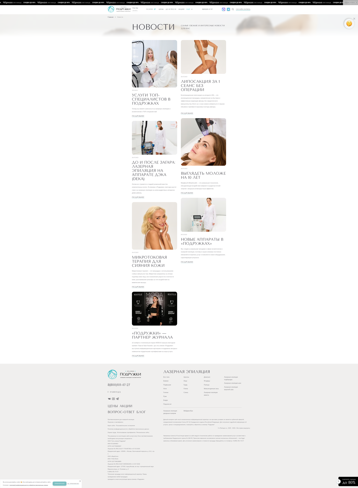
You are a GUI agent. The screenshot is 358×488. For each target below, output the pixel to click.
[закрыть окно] (310, 11)
